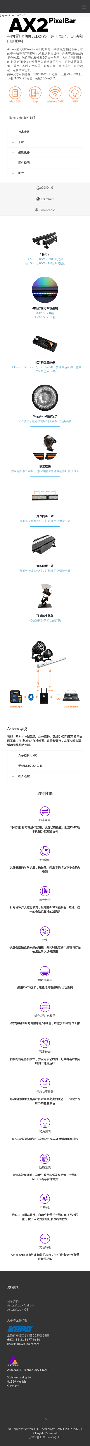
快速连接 (45, 466)
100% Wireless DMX (33, 6)
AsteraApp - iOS (17, 1309)
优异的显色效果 (45, 362)
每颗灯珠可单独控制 (45, 308)
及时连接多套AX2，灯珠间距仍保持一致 (45, 521)
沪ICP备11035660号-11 (45, 1437)
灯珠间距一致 (45, 516)
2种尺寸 (45, 254)
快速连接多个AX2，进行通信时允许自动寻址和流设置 (45, 471)
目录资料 (13, 1301)
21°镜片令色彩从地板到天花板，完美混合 (45, 421)
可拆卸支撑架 (45, 615)
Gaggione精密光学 (45, 416)
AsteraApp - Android (20, 1305)
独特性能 (45, 793)
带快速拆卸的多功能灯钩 (45, 620)
